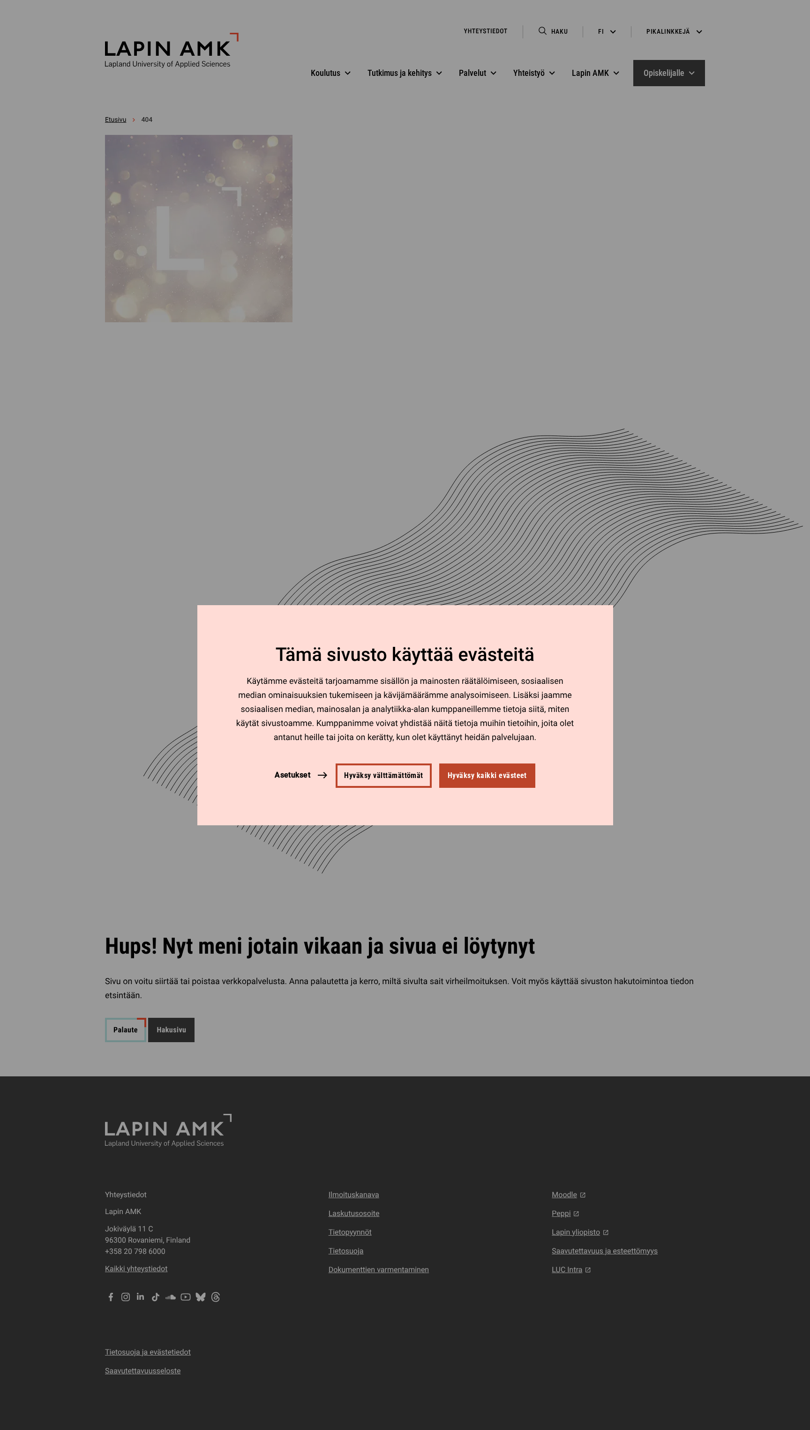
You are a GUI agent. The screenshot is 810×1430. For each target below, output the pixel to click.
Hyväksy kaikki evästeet (487, 775)
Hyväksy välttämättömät (383, 775)
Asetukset (292, 775)
